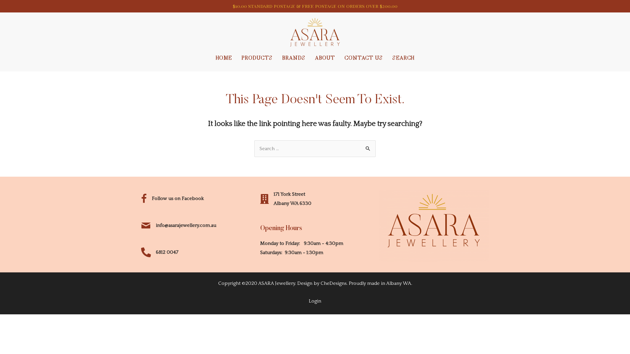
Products (257, 58)
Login (315, 301)
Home (224, 58)
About (325, 58)
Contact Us (364, 58)
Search (403, 58)
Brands (293, 58)
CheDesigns (333, 283)
